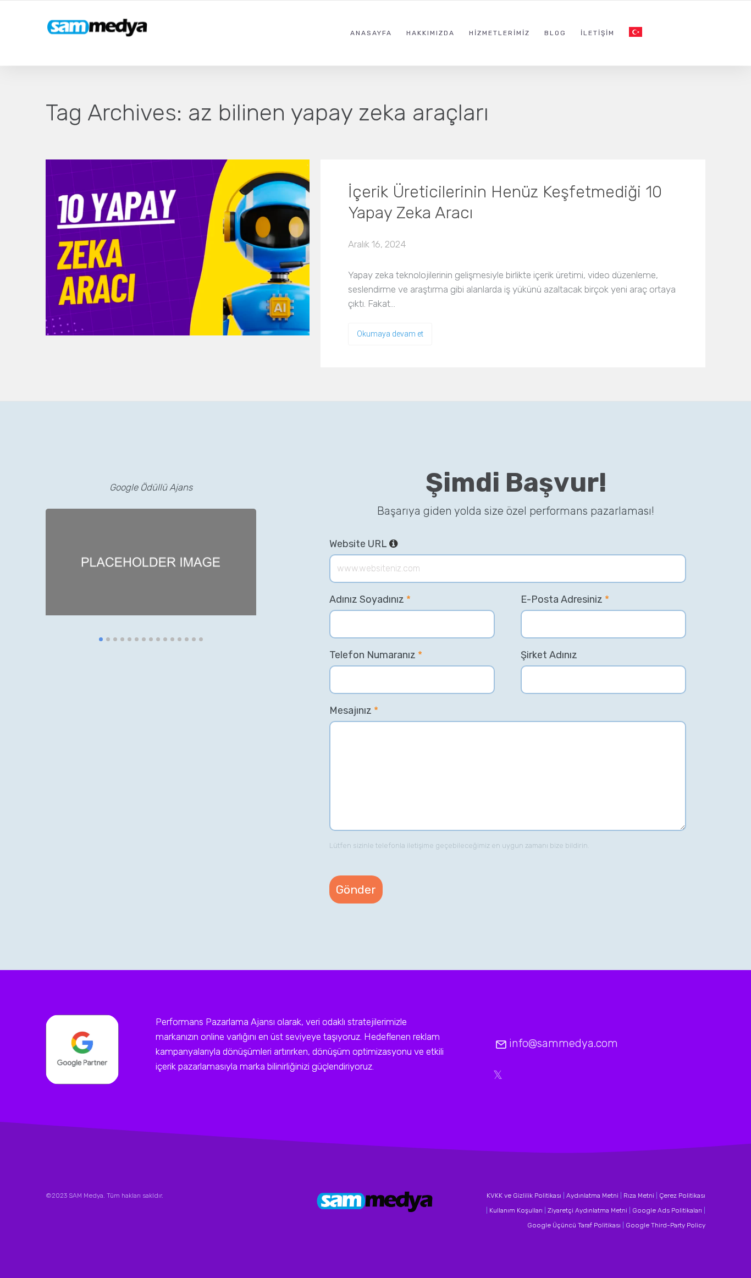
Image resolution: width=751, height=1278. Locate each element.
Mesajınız (353, 710)
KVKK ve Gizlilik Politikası (524, 1195)
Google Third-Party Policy (665, 1225)
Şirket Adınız (549, 654)
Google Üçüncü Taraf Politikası (574, 1225)
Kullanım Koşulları (516, 1210)
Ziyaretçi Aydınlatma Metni (587, 1210)
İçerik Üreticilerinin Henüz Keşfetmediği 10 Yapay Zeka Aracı (505, 202)
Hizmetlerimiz (499, 33)
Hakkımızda (430, 33)
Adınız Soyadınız (370, 599)
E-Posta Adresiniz (565, 599)
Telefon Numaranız (375, 654)
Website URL (363, 543)
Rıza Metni (638, 1195)
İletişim (598, 33)
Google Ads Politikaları (667, 1210)
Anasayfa (371, 33)
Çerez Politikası (682, 1195)
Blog (555, 33)
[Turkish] (635, 32)
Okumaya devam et (390, 333)
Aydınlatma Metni (592, 1195)
